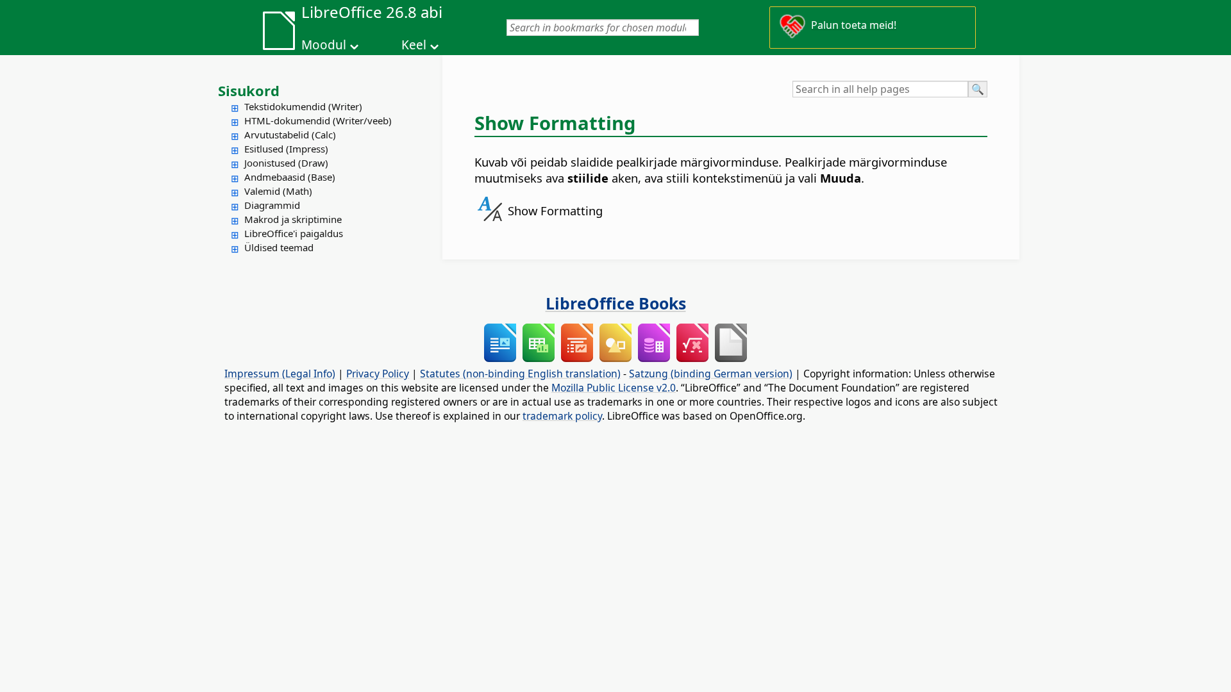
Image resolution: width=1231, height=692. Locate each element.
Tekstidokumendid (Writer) (303, 106)
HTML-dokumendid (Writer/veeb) (318, 120)
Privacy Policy (377, 374)
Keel (413, 45)
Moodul (323, 45)
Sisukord (249, 90)
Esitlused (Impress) (286, 148)
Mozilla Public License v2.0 (613, 388)
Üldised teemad (279, 247)
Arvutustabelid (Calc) (290, 134)
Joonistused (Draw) (286, 162)
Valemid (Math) (278, 191)
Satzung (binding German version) (710, 374)
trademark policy (562, 416)
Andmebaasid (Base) (289, 176)
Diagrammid (272, 205)
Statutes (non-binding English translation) (520, 374)
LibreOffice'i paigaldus (293, 233)
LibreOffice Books (616, 303)
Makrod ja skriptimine (293, 219)
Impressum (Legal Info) (279, 374)
